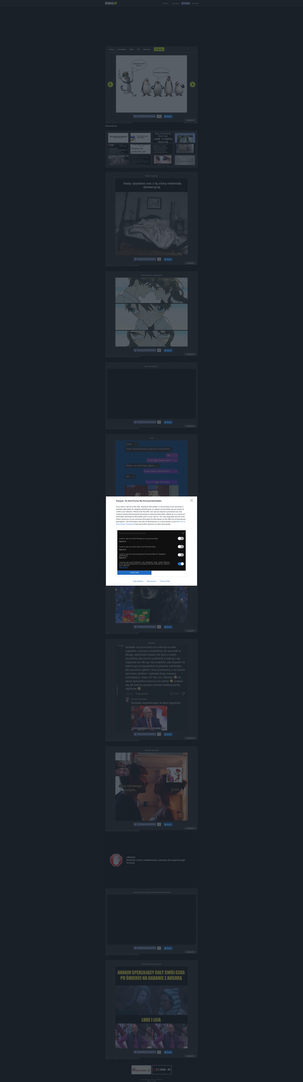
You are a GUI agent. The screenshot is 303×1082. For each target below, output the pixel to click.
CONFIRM (134, 573)
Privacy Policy (165, 581)
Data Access (151, 581)
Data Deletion (138, 581)
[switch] (181, 538)
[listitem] (151, 533)
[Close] (192, 501)
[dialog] (151, 541)
